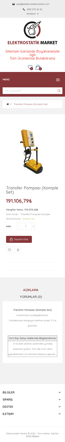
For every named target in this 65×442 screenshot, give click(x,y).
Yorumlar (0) (31, 297)
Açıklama (30, 290)
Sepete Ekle (21, 239)
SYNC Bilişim (32, 436)
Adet (8, 226)
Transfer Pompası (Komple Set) (31, 104)
